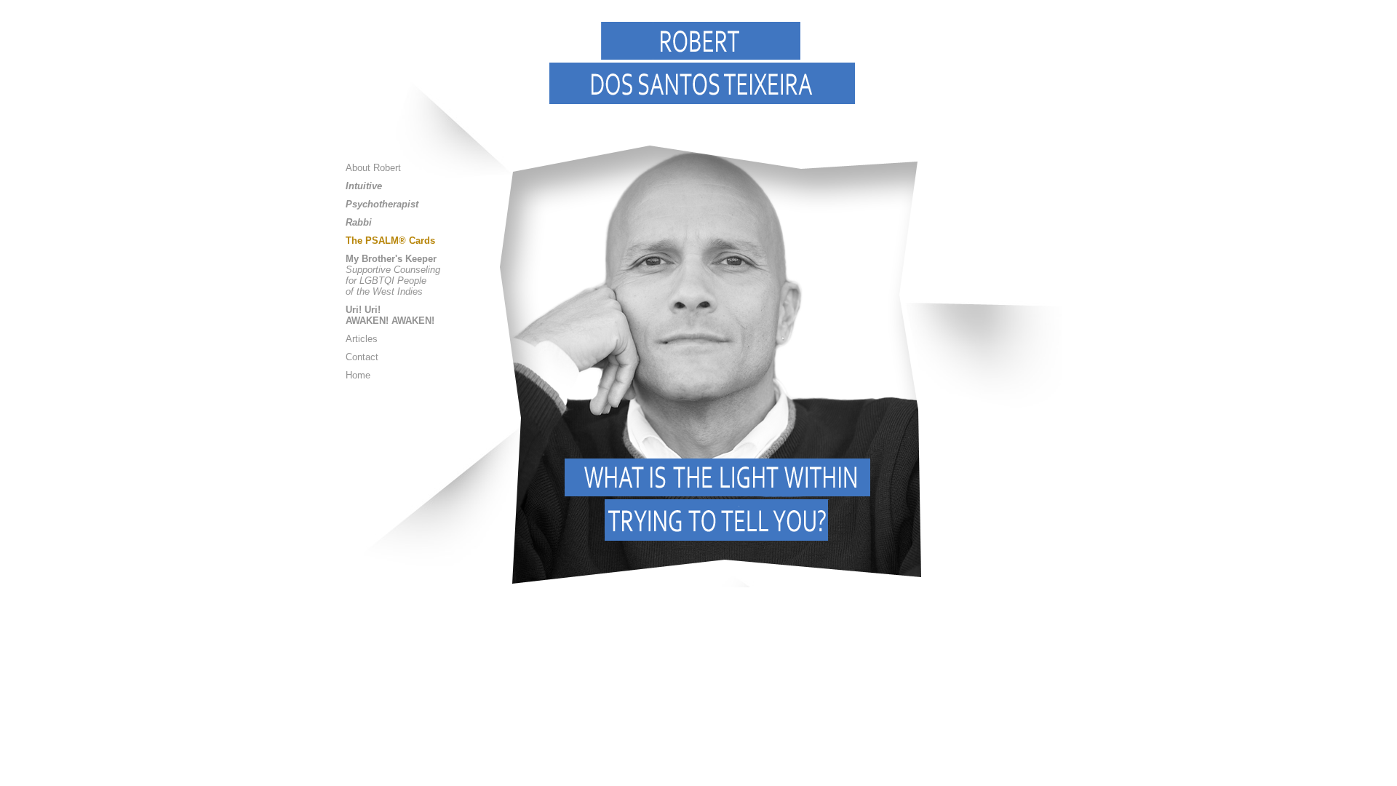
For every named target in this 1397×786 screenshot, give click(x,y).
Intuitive (364, 185)
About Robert (373, 167)
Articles (362, 338)
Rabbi (359, 222)
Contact (362, 357)
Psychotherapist (382, 204)
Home (358, 375)
